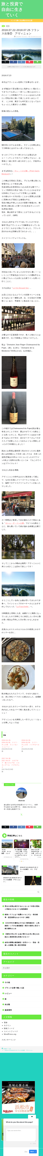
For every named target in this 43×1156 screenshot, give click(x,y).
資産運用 (8, 1010)
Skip (25, 1151)
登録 (5, 1022)
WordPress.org (10, 1034)
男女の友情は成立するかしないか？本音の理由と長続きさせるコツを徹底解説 (22, 907)
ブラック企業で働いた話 (14, 988)
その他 (7, 982)
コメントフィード (11, 1031)
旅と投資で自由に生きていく (12, 9)
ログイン (7, 1025)
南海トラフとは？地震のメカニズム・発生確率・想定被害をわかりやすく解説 (21, 916)
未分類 (7, 1004)
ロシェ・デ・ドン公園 (14, 523)
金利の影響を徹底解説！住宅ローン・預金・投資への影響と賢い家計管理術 (22, 944)
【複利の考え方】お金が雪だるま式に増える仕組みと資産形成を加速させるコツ (22, 935)
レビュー (8, 993)
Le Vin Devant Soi (21, 288)
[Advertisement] (33, 9)
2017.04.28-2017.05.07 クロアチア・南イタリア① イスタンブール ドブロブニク (11, 763)
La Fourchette (22, 607)
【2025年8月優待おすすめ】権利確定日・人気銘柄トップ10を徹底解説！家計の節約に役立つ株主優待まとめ (22, 925)
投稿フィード (9, 1028)
